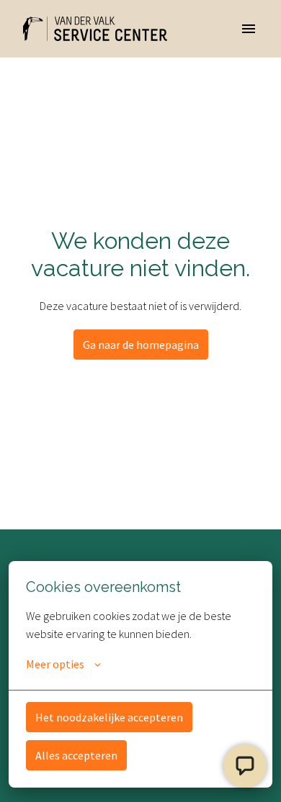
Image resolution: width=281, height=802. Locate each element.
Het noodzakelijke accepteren (109, 717)
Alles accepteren (76, 755)
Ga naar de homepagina (141, 344)
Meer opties (55, 664)
